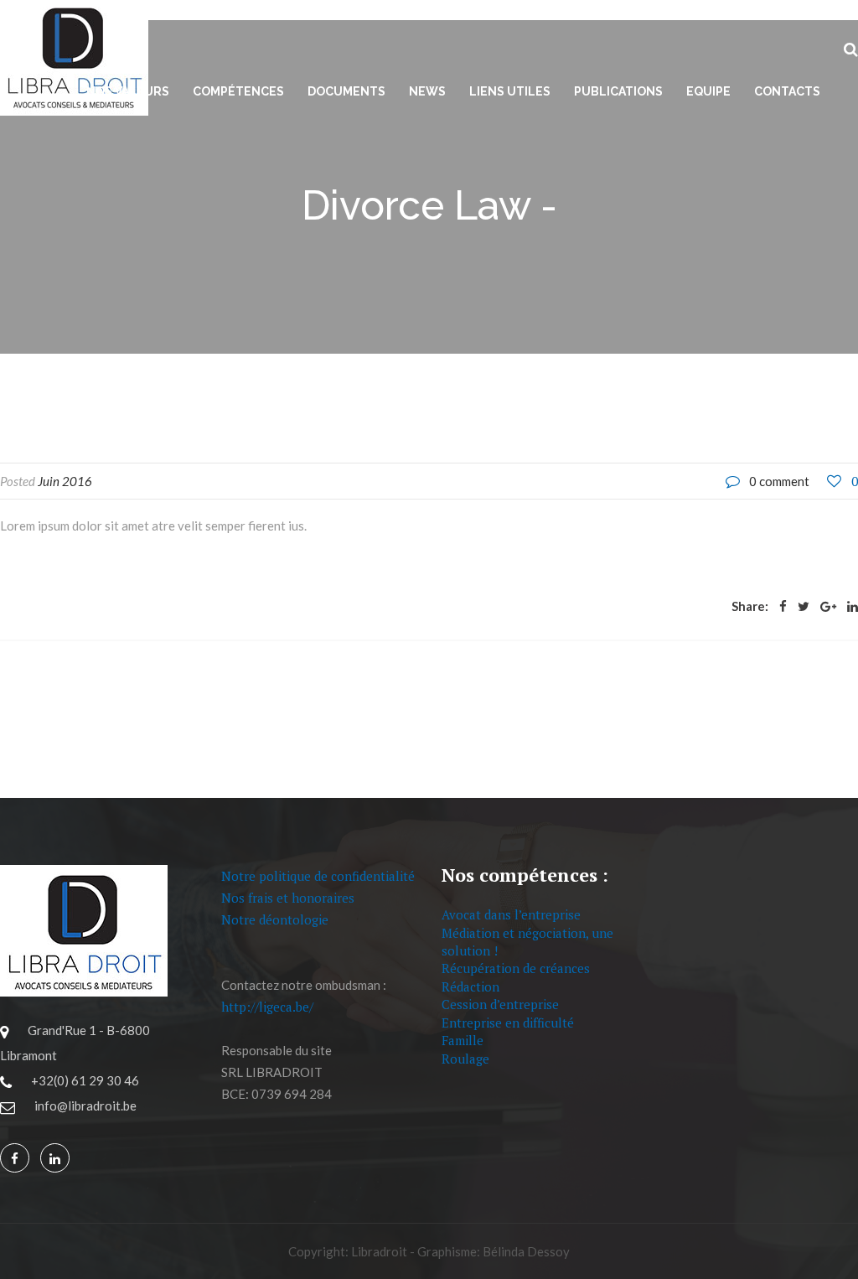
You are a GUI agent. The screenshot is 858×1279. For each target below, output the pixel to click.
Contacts (787, 91)
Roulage (465, 1058)
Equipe (708, 91)
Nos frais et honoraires (287, 897)
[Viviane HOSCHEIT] (55, 1158)
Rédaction (470, 986)
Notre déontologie (274, 919)
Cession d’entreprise (500, 1004)
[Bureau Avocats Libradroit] (14, 1158)
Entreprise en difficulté (508, 1022)
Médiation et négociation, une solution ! (527, 941)
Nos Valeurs (127, 91)
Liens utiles (509, 91)
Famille (462, 1040)
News (427, 91)
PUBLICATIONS (618, 91)
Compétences (238, 91)
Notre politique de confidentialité (318, 875)
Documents (346, 91)
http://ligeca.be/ (267, 1006)
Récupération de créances (516, 968)
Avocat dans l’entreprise (511, 914)
